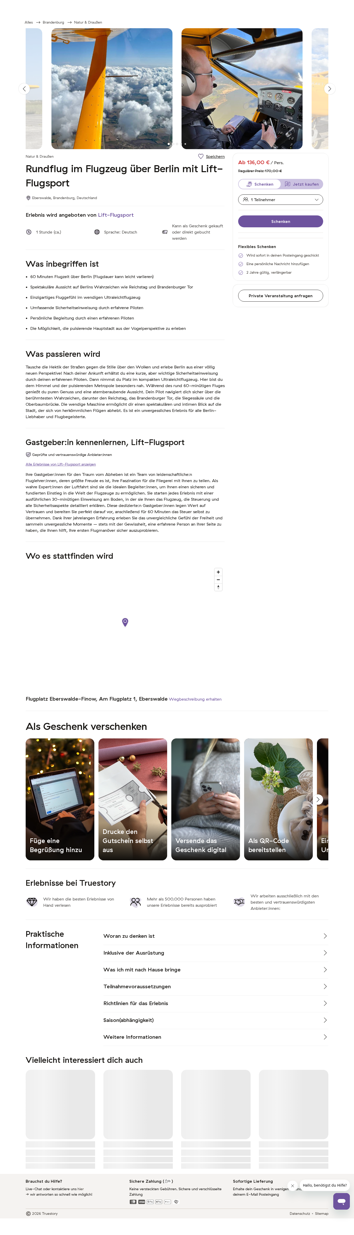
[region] (125, 628)
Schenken (280, 221)
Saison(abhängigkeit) (128, 1020)
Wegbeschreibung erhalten (195, 699)
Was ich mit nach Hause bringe (142, 969)
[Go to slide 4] (181, 144)
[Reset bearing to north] (218, 587)
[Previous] (24, 88)
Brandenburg (53, 22)
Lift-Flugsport (116, 215)
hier (80, 1189)
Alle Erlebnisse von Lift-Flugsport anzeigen (61, 464)
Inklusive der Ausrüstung (133, 952)
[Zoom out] (218, 579)
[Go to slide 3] (177, 144)
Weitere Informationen (132, 1037)
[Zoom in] (218, 572)
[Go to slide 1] (169, 144)
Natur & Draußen (88, 22)
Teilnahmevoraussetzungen (137, 986)
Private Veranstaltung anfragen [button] (281, 295)
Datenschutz (300, 1213)
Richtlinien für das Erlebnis (135, 1003)
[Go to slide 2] (173, 144)
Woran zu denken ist (129, 936)
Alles (29, 22)
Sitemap (321, 1213)
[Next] (329, 88)
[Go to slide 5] (185, 144)
